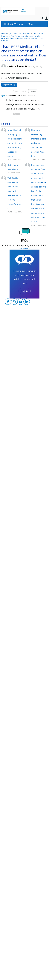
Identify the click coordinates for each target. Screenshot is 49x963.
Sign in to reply (9, 84)
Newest (33, 91)
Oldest (15, 91)
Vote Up (7, 114)
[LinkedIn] (27, 301)
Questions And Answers (19, 33)
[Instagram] (14, 301)
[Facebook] (8, 301)
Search (41, 18)
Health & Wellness (13, 24)
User (46, 18)
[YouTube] (20, 301)
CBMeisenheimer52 (17, 66)
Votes (24, 91)
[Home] (18, 11)
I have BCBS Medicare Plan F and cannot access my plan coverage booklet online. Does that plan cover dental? (22, 37)
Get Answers (24, 248)
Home (4, 33)
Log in (25, 291)
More (30, 24)
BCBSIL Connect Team (14, 95)
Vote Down (10, 114)
